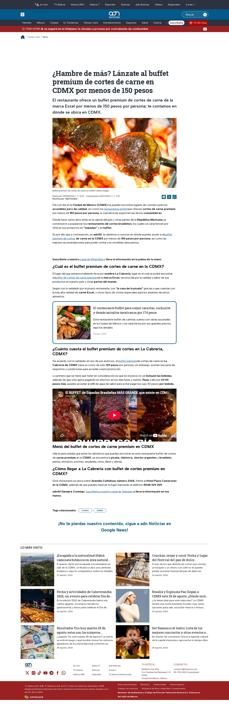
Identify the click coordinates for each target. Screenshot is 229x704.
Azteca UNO (77, 4)
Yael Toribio (71, 199)
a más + (190, 4)
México (41, 22)
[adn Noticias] (114, 14)
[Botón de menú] (22, 14)
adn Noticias (142, 4)
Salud (145, 22)
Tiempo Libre (90, 22)
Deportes (110, 4)
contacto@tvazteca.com (185, 669)
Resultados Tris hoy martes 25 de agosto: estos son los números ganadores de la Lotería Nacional (81, 630)
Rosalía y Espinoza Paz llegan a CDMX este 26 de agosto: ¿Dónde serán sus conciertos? (180, 594)
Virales (85, 510)
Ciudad (54, 22)
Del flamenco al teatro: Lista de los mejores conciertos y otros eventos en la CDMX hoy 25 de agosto (180, 630)
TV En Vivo (200, 22)
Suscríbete (176, 22)
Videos (158, 4)
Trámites (27, 22)
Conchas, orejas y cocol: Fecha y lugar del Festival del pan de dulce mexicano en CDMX (180, 557)
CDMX (100, 510)
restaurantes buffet (115, 209)
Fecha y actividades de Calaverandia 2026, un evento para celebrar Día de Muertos (84, 594)
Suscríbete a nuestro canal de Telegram (109, 491)
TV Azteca (59, 4)
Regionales (174, 4)
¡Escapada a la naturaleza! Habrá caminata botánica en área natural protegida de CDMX (82, 557)
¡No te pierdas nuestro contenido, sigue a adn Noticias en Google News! (114, 526)
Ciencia (157, 22)
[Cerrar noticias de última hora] (205, 29)
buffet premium (127, 361)
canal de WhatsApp (91, 259)
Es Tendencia (71, 22)
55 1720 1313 (179, 672)
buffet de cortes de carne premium (76, 277)
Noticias (125, 4)
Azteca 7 (94, 4)
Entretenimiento (112, 22)
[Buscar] (205, 14)
